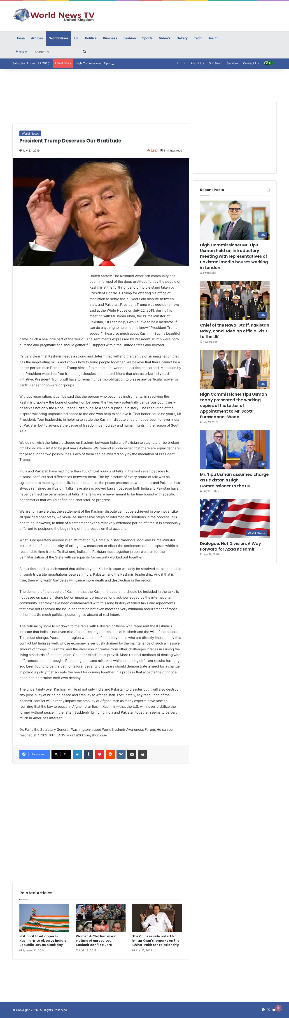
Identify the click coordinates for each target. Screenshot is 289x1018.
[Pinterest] (99, 754)
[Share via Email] (131, 754)
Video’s (164, 38)
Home (20, 38)
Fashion (130, 38)
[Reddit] (110, 754)
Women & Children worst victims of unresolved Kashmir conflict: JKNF (96, 940)
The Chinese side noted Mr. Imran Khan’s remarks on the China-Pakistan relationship (155, 940)
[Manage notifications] (278, 1008)
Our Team (215, 63)
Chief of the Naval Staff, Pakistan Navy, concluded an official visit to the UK (234, 330)
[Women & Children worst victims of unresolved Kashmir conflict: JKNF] (101, 918)
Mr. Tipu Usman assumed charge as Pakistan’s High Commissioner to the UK (234, 480)
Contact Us (251, 63)
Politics (91, 38)
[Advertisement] (189, 15)
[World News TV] (54, 14)
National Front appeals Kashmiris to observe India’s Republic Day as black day (42, 940)
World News (58, 38)
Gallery (182, 38)
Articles (37, 38)
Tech (197, 38)
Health (213, 38)
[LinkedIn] (77, 754)
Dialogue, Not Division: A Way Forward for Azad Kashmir (230, 546)
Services (233, 63)
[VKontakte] (121, 754)
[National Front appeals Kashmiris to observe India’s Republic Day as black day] (44, 918)
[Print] (142, 754)
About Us (197, 63)
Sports (147, 38)
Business (110, 38)
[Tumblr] (88, 754)
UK (76, 38)
